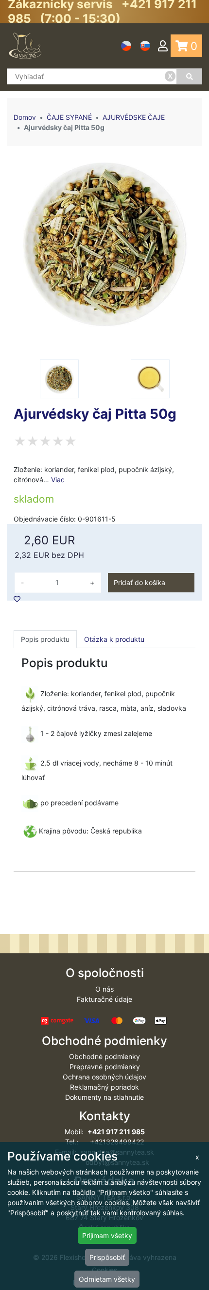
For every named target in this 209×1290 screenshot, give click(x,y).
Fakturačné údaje (104, 999)
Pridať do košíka (139, 582)
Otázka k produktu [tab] (114, 639)
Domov (25, 117)
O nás (104, 989)
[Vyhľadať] (189, 76)
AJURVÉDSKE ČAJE (134, 117)
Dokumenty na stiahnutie (104, 1097)
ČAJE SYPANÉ (69, 117)
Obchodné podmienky (104, 1056)
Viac (58, 479)
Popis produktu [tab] (45, 639)
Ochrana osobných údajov (104, 1077)
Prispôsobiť (107, 1257)
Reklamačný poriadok (104, 1087)
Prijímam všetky (107, 1235)
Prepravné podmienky (105, 1066)
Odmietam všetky (107, 1279)
